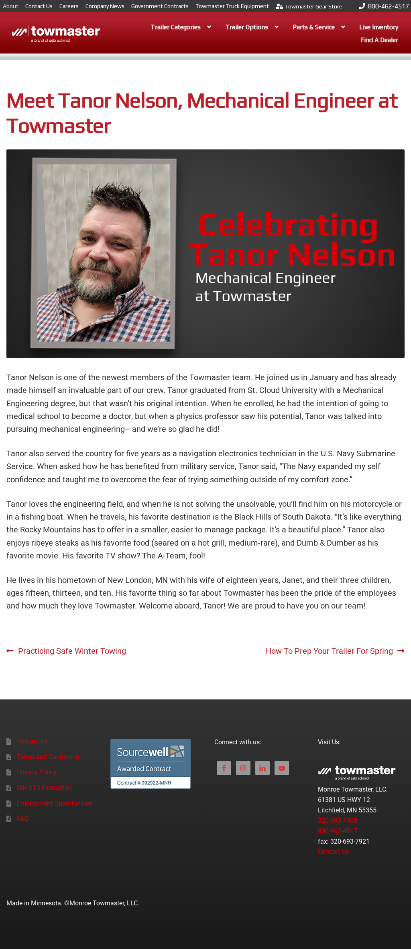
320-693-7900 (337, 820)
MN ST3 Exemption (44, 788)
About (10, 6)
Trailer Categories (176, 27)
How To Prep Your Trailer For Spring (329, 650)
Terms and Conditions (48, 757)
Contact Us (39, 6)
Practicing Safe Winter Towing (72, 650)
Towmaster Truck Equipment (232, 6)
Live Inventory (378, 27)
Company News (104, 6)
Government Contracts (160, 6)
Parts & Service (314, 27)
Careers (69, 6)
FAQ (22, 818)
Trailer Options (246, 27)
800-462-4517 (388, 6)
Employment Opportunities (54, 803)
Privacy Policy (37, 772)
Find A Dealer (379, 40)
